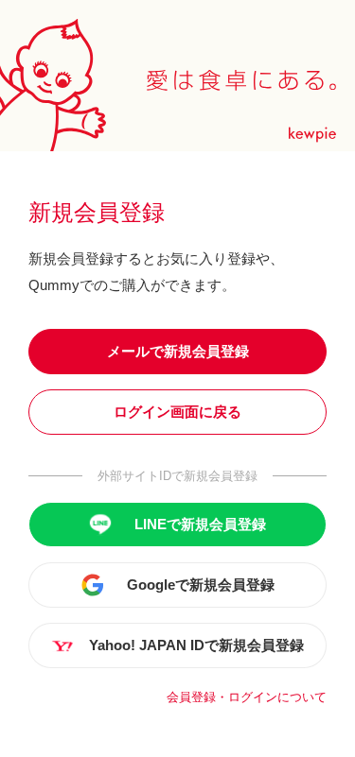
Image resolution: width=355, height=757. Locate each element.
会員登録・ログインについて (247, 697)
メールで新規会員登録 (178, 351)
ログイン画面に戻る (177, 412)
